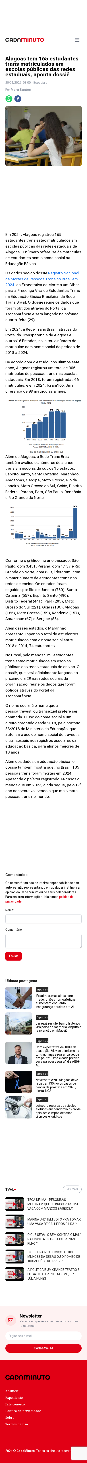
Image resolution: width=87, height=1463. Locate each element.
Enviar (13, 956)
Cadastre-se (43, 1348)
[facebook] (17, 98)
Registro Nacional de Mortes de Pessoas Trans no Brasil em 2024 (42, 279)
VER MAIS (72, 1189)
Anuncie (12, 1391)
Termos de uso (16, 1424)
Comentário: (14, 929)
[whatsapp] (8, 98)
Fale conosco (15, 1404)
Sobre (9, 1417)
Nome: (9, 910)
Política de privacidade (23, 1411)
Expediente (14, 1397)
